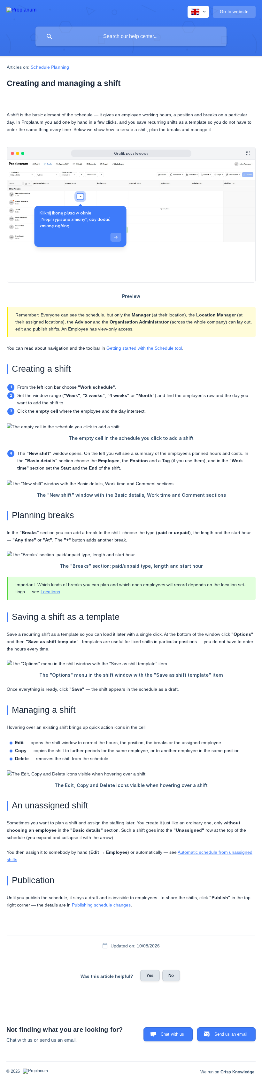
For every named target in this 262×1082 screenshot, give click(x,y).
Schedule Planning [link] (50, 67)
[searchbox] (131, 36)
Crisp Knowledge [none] (237, 1072)
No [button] (171, 975)
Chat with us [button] (172, 1034)
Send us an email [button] (230, 1034)
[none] (21, 11)
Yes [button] (149, 975)
